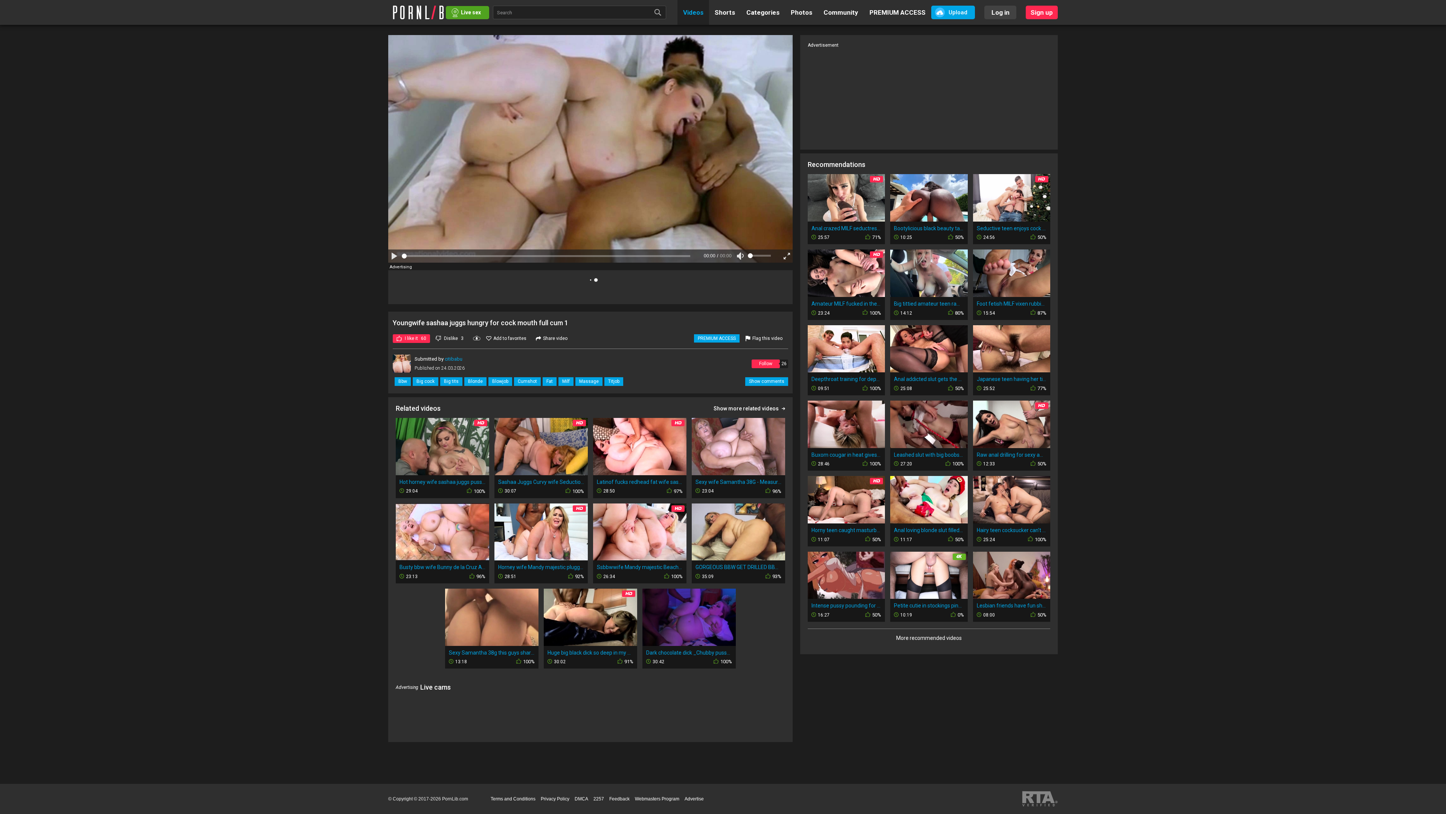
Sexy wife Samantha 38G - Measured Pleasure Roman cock (738, 482)
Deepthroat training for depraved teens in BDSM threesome (846, 379)
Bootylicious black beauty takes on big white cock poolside (929, 228)
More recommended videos (929, 638)
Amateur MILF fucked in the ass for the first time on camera (846, 304)
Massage (589, 381)
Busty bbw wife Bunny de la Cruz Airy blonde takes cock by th (442, 567)
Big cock (425, 381)
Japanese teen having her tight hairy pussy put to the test (1011, 379)
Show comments (766, 381)
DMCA (581, 799)
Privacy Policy (555, 799)
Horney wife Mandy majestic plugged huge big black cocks (541, 567)
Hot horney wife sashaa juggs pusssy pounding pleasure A (442, 482)
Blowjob (500, 381)
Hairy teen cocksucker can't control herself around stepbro (1011, 530)
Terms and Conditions (513, 799)
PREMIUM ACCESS (717, 338)
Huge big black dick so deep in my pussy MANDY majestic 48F (590, 653)
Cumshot (527, 381)
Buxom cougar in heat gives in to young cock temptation (846, 455)
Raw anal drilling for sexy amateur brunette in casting (1011, 455)
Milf (566, 381)
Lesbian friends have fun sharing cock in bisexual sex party (1011, 606)
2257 (598, 799)
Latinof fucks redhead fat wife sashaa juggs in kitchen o (640, 482)
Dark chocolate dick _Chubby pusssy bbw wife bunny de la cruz (689, 653)
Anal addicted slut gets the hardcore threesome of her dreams (929, 379)
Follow (765, 363)
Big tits (451, 381)
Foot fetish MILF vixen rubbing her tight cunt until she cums (1011, 304)
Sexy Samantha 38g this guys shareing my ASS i (492, 653)
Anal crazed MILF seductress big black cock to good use (846, 228)
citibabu (453, 359)
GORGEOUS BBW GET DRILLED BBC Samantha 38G (738, 567)
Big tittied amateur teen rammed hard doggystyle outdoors (929, 304)
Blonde (475, 381)
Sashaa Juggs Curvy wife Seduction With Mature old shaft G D (541, 482)
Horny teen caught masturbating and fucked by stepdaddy (846, 530)
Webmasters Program (657, 799)
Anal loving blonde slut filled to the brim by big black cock (929, 530)
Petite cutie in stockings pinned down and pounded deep (929, 606)
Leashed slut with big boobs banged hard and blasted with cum (929, 455)
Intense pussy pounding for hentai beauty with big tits (846, 606)
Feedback (619, 799)
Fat (549, 381)
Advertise (694, 799)
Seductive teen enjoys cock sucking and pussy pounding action (1011, 228)
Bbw (402, 381)
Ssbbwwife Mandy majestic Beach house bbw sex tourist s (640, 567)
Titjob (613, 381)
